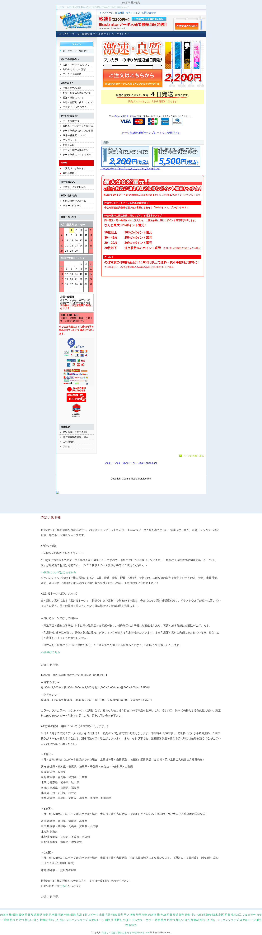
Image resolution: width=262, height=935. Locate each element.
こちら (64, 885)
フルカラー (249, 914)
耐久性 (109, 919)
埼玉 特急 (141, 914)
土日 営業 (105, 914)
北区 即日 (224, 914)
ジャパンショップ (77, 919)
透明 (6, 919)
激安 (132, 914)
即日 (27, 914)
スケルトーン (96, 919)
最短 (21, 914)
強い (62, 919)
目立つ (20, 919)
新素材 (44, 919)
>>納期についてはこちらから (58, 572)
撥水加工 (236, 914)
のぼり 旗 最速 (9, 914)
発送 (33, 914)
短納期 (47, 914)
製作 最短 (184, 914)
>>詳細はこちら (50, 652)
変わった (54, 919)
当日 (54, 914)
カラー (150, 919)
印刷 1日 (82, 914)
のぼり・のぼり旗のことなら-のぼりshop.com (125, 932)
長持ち (118, 919)
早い (194, 914)
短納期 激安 (204, 914)
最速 (73, 914)
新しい (29, 919)
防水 (215, 914)
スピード (93, 914)
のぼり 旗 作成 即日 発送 (163, 914)
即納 (39, 914)
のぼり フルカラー (134, 919)
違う (36, 919)
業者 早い (123, 914)
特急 (67, 914)
